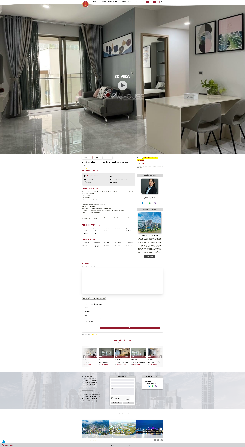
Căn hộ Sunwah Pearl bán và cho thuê (149, 436)
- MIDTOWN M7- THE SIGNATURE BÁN (89, 382)
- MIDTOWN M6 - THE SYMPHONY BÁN (90, 380)
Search (139, 1)
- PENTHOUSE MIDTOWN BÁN (88, 387)
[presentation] (84, 357)
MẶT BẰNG (123, 1)
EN (158, 1)
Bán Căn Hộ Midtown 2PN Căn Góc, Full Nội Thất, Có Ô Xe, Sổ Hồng (122, 361)
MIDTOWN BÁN (96, 1)
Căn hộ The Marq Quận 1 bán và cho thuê (122, 436)
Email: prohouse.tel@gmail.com (150, 199)
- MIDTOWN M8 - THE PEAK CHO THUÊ (90, 398)
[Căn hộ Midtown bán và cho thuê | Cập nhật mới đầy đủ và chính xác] (85, 4)
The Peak (93, 298)
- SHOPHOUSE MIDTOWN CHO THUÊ (89, 400)
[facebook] (149, 386)
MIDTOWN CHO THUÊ (106, 1)
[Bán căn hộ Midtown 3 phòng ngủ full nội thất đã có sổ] (89, 353)
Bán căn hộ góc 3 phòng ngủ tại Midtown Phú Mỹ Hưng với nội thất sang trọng (155, 361)
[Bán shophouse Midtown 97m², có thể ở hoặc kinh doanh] (106, 353)
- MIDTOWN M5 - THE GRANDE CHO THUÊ (90, 392)
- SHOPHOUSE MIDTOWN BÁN (88, 386)
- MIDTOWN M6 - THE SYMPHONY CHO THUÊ (91, 394)
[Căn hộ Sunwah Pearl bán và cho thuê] (149, 429)
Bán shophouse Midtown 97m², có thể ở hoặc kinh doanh (105, 361)
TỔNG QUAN (116, 1)
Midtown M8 (86, 298)
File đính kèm (116, 402)
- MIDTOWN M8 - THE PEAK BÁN (88, 384)
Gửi (130, 327)
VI (154, 1)
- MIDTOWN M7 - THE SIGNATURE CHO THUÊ (91, 396)
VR (107, 157)
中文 (161, 1)
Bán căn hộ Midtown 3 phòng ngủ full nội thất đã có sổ (89, 361)
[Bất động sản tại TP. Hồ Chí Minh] (95, 429)
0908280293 (151, 381)
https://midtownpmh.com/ (121, 445)
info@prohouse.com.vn (152, 383)
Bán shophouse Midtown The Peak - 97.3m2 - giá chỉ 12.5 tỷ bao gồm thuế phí (138, 361)
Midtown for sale (101, 298)
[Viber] (156, 386)
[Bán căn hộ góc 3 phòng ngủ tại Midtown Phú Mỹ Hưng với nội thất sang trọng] (155, 353)
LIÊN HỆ (129, 1)
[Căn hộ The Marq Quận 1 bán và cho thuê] (122, 429)
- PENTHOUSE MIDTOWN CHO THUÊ (89, 402)
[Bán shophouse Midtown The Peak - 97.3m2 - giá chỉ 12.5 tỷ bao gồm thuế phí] (138, 353)
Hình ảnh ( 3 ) (87, 157)
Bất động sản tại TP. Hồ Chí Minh (95, 436)
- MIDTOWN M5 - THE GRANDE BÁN (89, 378)
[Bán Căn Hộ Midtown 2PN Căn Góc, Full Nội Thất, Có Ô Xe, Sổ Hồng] (122, 353)
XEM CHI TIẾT (150, 256)
